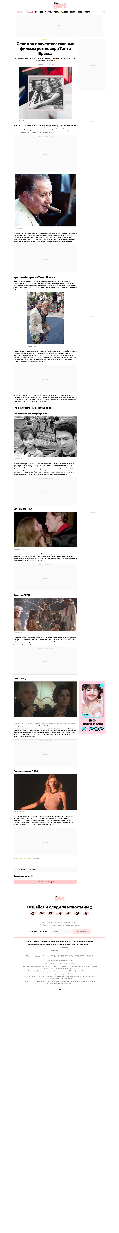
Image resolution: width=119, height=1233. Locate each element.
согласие (48, 922)
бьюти (73, 12)
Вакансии (36, 941)
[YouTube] (51, 913)
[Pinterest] (77, 913)
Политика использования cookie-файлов (42, 944)
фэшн (80, 12)
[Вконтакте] (42, 913)
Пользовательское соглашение (82, 941)
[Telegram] (59, 913)
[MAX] (33, 913)
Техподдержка (84, 944)
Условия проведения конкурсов (60, 941)
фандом (64, 12)
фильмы (33, 869)
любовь (48, 12)
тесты (56, 12)
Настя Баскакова (22, 858)
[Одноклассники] (86, 913)
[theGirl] (19, 12)
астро (87, 12)
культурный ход (22, 869)
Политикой (47, 925)
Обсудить (52, 64)
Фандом (45, 39)
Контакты (28, 941)
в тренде (39, 12)
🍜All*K (30, 12)
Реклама (45, 941)
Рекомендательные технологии (67, 944)
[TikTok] (68, 913)
